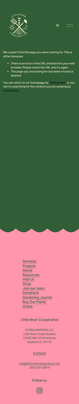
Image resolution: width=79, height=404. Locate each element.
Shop (27, 284)
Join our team (34, 288)
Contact (39, 353)
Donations (31, 293)
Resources (31, 275)
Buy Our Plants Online (34, 304)
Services (29, 261)
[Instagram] (39, 390)
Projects (29, 266)
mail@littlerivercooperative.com (39, 363)
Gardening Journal (37, 297)
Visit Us (28, 279)
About (27, 270)
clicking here (57, 82)
